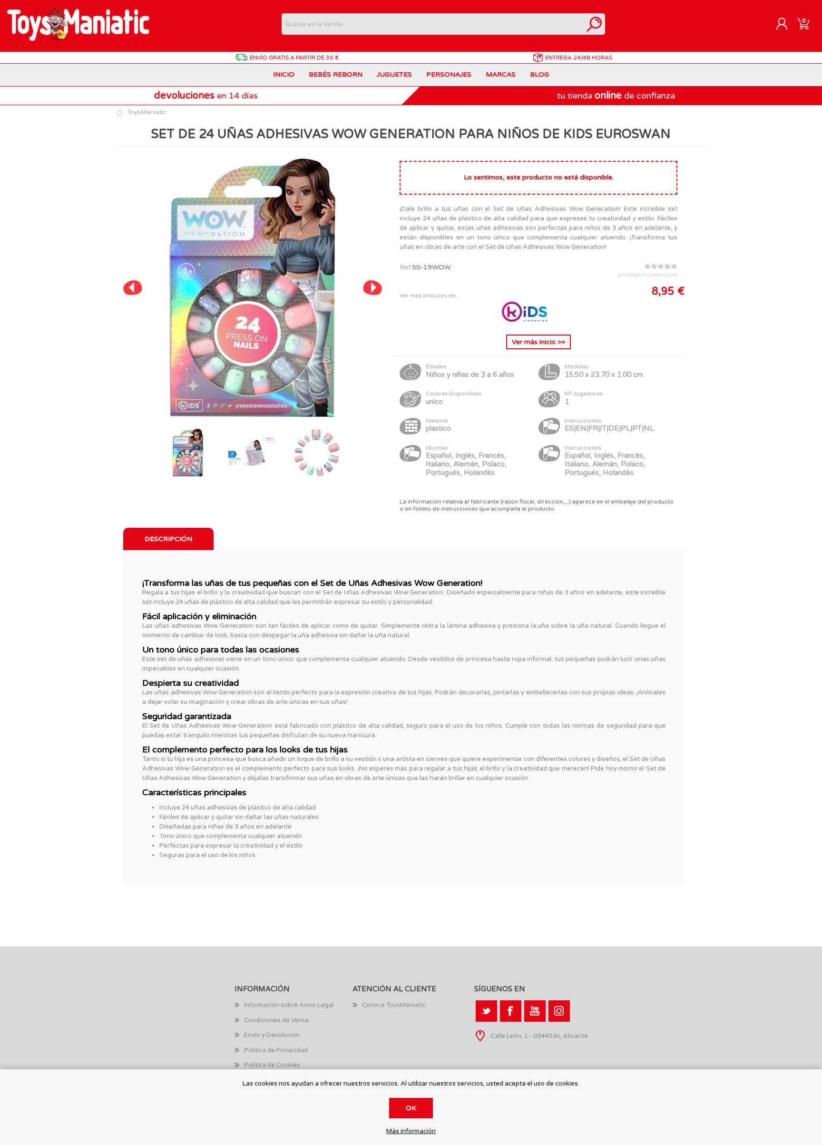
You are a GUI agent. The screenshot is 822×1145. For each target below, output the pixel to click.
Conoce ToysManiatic (394, 1005)
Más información (411, 1131)
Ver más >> (538, 342)
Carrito (803, 24)
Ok (411, 1108)
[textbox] (433, 24)
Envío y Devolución (272, 1035)
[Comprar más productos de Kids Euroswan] (525, 320)
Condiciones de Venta (276, 1020)
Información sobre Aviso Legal (288, 1005)
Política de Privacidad (276, 1050)
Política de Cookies (272, 1065)
